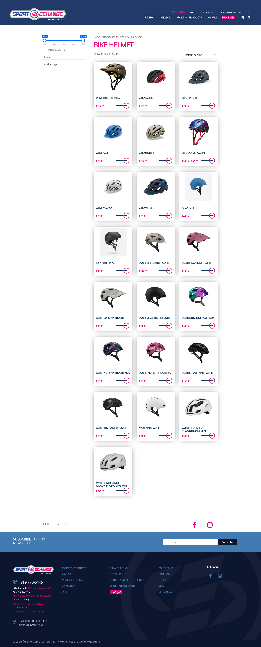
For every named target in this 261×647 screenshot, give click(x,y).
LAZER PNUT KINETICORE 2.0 (155, 372)
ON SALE (212, 17)
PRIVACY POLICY (119, 568)
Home (97, 36)
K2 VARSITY (188, 207)
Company (205, 12)
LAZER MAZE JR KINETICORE (154, 317)
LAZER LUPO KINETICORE (110, 317)
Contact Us (192, 12)
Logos (162, 580)
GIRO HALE (102, 152)
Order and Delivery (122, 585)
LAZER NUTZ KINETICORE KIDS (113, 372)
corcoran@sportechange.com (29, 603)
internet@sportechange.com (28, 611)
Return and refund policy (127, 580)
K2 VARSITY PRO (105, 262)
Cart (64, 592)
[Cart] (243, 17)
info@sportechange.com (39, 587)
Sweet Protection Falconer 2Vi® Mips (194, 429)
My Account (244, 12)
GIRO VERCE (145, 207)
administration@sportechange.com (32, 595)
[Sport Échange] (37, 19)
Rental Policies (119, 574)
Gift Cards (165, 592)
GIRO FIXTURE (189, 97)
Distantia (95, 642)
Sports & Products (189, 17)
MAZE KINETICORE (149, 427)
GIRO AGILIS (145, 97)
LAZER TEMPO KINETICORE (111, 427)
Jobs (214, 12)
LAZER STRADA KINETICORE (197, 372)
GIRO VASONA (104, 207)
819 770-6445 (177, 12)
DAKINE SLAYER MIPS (108, 97)
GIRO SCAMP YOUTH (193, 152)
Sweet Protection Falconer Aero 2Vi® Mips (111, 484)
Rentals (150, 17)
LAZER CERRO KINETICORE (154, 262)
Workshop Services (73, 580)
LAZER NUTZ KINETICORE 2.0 (198, 317)
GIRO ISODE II (146, 152)
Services (165, 17)
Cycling (124, 36)
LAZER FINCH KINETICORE (196, 262)
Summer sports (110, 36)
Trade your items (227, 12)
